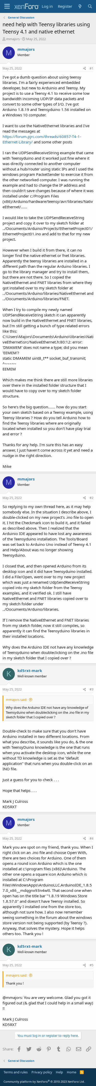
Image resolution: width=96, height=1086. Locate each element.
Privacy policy (41, 1072)
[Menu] (7, 6)
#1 (91, 68)
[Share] (84, 69)
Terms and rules (16, 1072)
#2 (91, 498)
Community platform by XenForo (44, 1081)
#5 (91, 965)
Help (59, 1072)
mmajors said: (16, 699)
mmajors (13, 39)
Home (71, 1072)
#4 (91, 838)
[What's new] (80, 6)
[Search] (90, 6)
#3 (91, 689)
